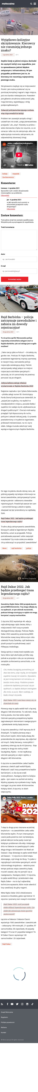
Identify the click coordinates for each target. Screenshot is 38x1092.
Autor (3, 254)
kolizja (4, 174)
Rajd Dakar (6, 944)
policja (28, 548)
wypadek (15, 174)
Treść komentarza (7, 227)
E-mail (3, 266)
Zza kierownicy (8, 177)
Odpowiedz (5, 195)
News (4, 548)
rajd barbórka (16, 548)
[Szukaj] (31, 4)
